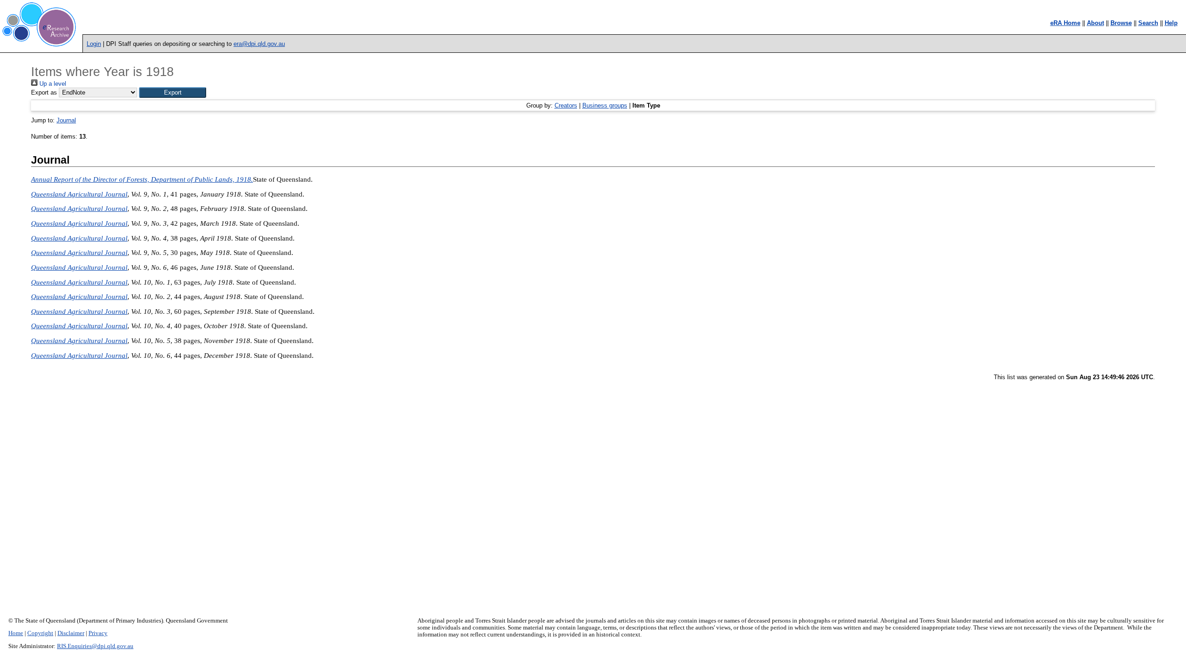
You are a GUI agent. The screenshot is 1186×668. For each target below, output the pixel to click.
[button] (172, 92)
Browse (1121, 22)
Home (15, 633)
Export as (44, 92)
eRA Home (1065, 22)
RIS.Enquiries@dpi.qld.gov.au (95, 646)
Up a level (52, 83)
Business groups (604, 105)
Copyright (40, 633)
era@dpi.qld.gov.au (259, 43)
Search (1148, 22)
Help (1171, 22)
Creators (566, 105)
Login (94, 43)
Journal (66, 120)
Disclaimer (70, 633)
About (1095, 22)
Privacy (97, 633)
